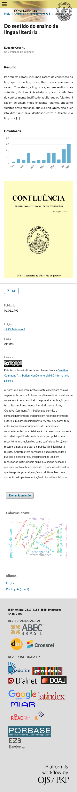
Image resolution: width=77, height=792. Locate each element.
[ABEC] (27, 635)
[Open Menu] (4, 4)
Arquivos (20, 13)
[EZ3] (16, 747)
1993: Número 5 (40, 13)
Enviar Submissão (20, 495)
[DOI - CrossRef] (32, 650)
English (10, 583)
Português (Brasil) (17, 589)
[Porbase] (29, 736)
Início (7, 13)
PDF (13, 290)
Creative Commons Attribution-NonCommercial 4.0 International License (37, 375)
